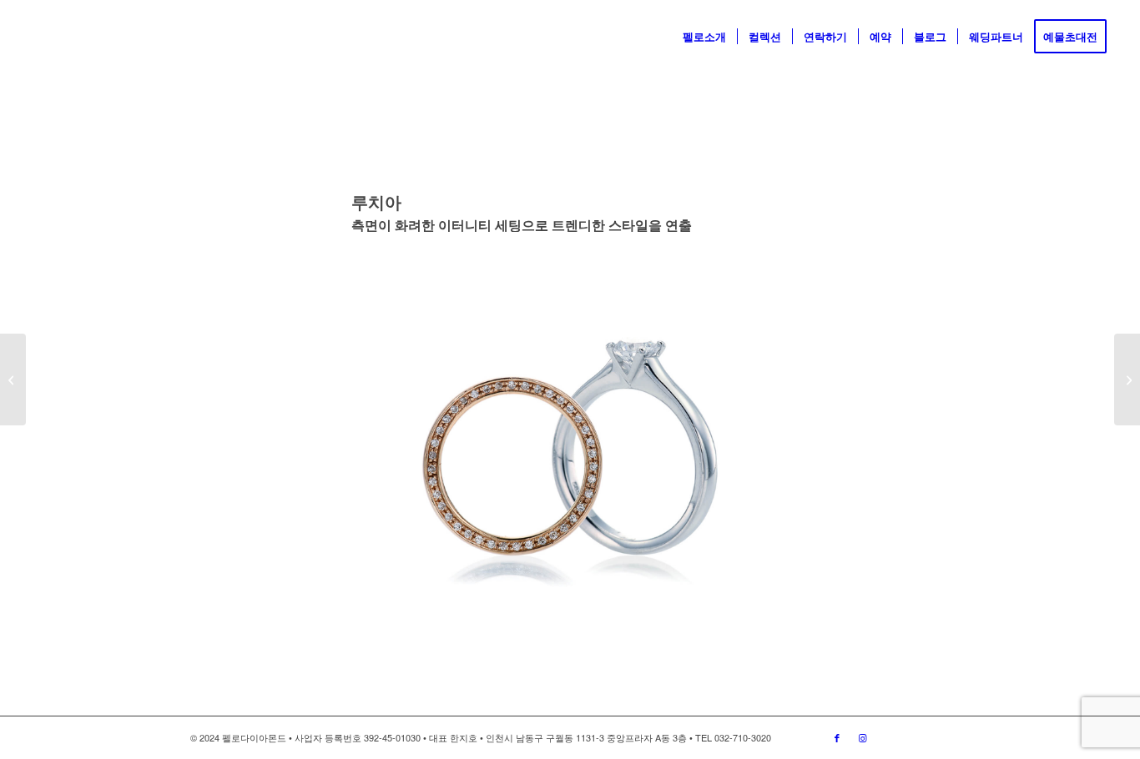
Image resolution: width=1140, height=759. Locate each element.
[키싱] (1127, 379)
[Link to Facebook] (837, 737)
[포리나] (13, 379)
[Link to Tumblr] (937, 737)
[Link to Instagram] (862, 737)
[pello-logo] (59, 36)
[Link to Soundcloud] (912, 737)
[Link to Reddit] (887, 737)
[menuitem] (704, 36)
